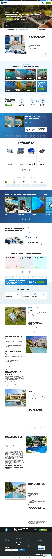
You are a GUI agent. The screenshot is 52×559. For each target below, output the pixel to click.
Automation (28, 541)
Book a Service (8, 20)
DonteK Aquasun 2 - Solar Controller (31, 159)
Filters (28, 545)
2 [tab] (6, 25)
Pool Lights (28, 540)
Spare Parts (28, 546)
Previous (4, 155)
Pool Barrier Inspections (10, 358)
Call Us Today (41, 85)
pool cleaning (40, 496)
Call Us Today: (46, 0)
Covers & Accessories (30, 547)
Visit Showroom (5, 0)
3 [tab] (7, 25)
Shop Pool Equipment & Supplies (20, 20)
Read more (31, 331)
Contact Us (28, 554)
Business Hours (18, 536)
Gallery (17, 554)
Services (9, 554)
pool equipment (44, 412)
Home (5, 554)
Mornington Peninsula (13, 472)
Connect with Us (18, 542)
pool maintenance (40, 430)
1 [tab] (5, 25)
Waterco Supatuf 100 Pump (42, 159)
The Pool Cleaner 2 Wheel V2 (10, 159)
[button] (43, 3)
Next (47, 155)
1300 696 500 (42, 86)
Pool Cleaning (39, 536)
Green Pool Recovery (40, 540)
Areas (38, 0)
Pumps (28, 536)
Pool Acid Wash (40, 541)
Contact (6, 460)
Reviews (13, 554)
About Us (32, 56)
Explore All (26, 169)
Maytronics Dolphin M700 (21, 158)
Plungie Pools (39, 545)
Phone (7, 539)
